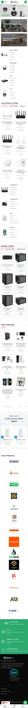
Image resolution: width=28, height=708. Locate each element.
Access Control (21, 349)
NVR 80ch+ (12, 85)
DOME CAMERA (13, 63)
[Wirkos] (7, 406)
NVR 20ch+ (12, 80)
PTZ (11, 88)
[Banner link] (14, 25)
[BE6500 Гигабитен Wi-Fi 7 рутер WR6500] (7, 138)
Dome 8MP (12, 72)
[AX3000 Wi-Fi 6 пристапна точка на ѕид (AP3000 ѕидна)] (20, 162)
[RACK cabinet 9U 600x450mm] (20, 257)
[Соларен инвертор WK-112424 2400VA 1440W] (7, 336)
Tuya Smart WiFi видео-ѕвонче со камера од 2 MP (21, 367)
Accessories (7, 394)
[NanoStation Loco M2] (7, 432)
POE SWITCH (12, 206)
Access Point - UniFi (8, 441)
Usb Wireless (12, 194)
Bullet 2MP (12, 52)
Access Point (12, 215)
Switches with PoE (14, 220)
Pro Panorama (13, 98)
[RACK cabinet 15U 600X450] (7, 279)
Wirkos (7, 268)
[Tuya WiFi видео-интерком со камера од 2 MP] (7, 359)
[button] (2, 437)
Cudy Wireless (13, 185)
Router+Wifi (12, 234)
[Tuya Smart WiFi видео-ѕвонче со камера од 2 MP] (20, 359)
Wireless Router (13, 187)
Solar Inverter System (7, 346)
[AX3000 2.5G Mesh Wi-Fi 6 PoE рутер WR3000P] (7, 114)
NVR (11, 75)
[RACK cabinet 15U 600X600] (7, 300)
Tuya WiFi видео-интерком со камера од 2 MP (7, 367)
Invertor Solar (7, 348)
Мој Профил (4, 689)
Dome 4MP (12, 67)
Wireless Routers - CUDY (7, 126)
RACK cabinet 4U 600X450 (7, 265)
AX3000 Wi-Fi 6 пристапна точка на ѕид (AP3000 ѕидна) (20, 171)
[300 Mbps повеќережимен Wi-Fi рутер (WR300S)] (20, 138)
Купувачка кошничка (6, 691)
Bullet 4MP (12, 54)
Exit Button (21, 392)
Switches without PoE (14, 222)
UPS (20, 406)
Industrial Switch (13, 208)
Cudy (7, 124)
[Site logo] (14, 2)
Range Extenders (13, 189)
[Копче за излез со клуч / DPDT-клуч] (20, 382)
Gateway (12, 218)
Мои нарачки (4, 693)
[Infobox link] (14, 623)
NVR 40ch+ (12, 82)
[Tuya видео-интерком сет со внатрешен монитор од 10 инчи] (20, 336)
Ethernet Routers (13, 230)
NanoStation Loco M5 (20, 439)
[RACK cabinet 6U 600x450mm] (20, 300)
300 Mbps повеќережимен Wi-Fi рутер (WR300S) (21, 147)
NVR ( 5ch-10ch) (13, 78)
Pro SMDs (12, 95)
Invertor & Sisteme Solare (7, 347)
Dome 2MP (12, 65)
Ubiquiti (4, 442)
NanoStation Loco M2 (7, 439)
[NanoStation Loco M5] (20, 432)
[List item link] (14, 666)
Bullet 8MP (12, 59)
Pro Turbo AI (12, 93)
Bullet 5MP (12, 57)
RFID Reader (20, 347)
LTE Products (12, 192)
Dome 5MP (12, 69)
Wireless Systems (13, 237)
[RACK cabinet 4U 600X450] (7, 257)
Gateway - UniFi (19, 442)
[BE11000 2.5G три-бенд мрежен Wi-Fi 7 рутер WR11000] (20, 114)
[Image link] (8, 657)
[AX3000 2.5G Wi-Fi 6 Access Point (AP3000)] (7, 162)
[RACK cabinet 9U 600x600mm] (20, 279)
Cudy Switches (13, 199)
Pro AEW (12, 91)
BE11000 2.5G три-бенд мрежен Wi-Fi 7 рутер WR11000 (20, 123)
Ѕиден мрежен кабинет (7, 266)
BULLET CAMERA (13, 50)
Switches (12, 201)
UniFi (11, 213)
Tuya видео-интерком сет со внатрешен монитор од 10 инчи (21, 345)
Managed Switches (14, 203)
